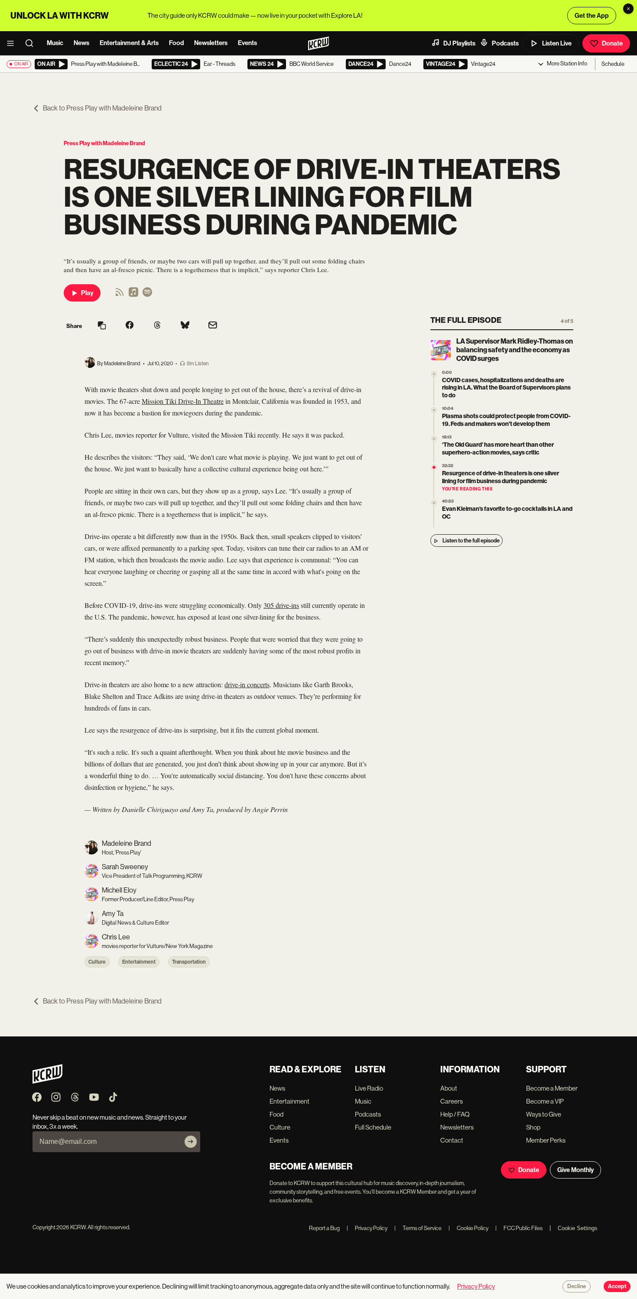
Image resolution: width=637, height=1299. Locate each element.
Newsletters (211, 43)
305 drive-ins (281, 605)
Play (87, 293)
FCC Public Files (519, 1228)
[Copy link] (102, 326)
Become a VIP (545, 1101)
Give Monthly (575, 1170)
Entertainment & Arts (129, 43)
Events (247, 43)
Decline (576, 1286)
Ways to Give (543, 1114)
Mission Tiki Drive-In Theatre (183, 401)
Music (55, 43)
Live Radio (369, 1088)
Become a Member (552, 1088)
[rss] (119, 295)
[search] (32, 43)
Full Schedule (373, 1127)
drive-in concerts (247, 684)
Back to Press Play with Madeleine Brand (102, 108)
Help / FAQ (455, 1114)
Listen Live (557, 43)
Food (176, 43)
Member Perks (546, 1140)
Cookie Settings (578, 1228)
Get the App (592, 15)
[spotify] (147, 295)
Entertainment (139, 962)
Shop (533, 1127)
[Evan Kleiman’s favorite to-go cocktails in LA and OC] (434, 503)
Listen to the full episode (471, 541)
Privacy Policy (367, 1228)
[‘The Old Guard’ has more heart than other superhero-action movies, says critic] (434, 439)
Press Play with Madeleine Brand (104, 143)
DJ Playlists (459, 43)
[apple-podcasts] (133, 295)
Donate (612, 43)
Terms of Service (418, 1228)
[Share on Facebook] (129, 326)
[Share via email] (212, 326)
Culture (97, 962)
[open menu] (13, 43)
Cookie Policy (468, 1228)
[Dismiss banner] (628, 8)
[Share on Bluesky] (185, 326)
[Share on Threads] (157, 326)
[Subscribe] (191, 1142)
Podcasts (505, 43)
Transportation (189, 962)
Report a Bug (324, 1228)
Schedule (612, 64)
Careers (451, 1101)
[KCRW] (47, 1081)
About (448, 1088)
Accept (617, 1286)
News (81, 43)
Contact (451, 1140)
